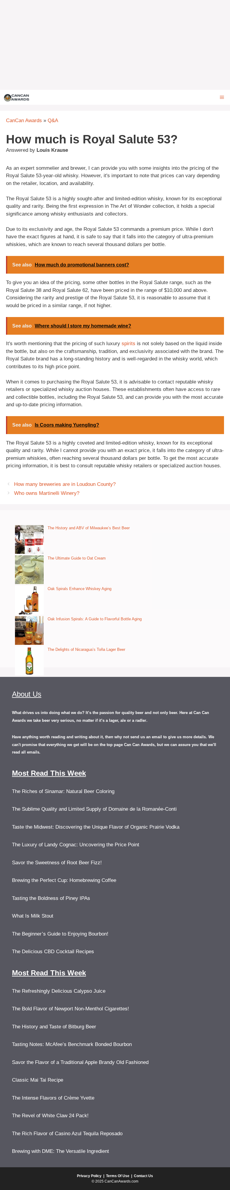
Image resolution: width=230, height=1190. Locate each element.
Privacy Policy (89, 1176)
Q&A (53, 120)
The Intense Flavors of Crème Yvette (53, 1098)
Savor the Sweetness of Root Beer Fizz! (57, 862)
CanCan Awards (24, 120)
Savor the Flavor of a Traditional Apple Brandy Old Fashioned (80, 1062)
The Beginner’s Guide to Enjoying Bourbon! (60, 934)
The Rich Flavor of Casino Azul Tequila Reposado (67, 1133)
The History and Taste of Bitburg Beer (54, 1027)
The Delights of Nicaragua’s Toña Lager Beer (86, 649)
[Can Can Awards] (16, 97)
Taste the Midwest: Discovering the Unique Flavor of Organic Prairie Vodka (95, 827)
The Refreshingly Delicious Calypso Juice (58, 991)
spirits (128, 343)
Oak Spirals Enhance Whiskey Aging (79, 588)
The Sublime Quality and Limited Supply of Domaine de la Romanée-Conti (94, 809)
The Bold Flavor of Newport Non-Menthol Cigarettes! (70, 1009)
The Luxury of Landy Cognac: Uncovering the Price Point (75, 845)
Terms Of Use (117, 1176)
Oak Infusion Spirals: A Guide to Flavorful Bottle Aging (95, 619)
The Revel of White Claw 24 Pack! (50, 1115)
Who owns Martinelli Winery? (46, 493)
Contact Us (143, 1176)
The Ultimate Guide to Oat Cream (77, 558)
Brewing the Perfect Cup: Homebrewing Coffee (64, 880)
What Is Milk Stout (32, 916)
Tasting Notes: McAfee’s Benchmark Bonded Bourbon (72, 1044)
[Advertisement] (115, 45)
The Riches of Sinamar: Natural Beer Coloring (63, 791)
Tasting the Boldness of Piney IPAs (51, 898)
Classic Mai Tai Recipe (37, 1080)
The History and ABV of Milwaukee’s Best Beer (89, 528)
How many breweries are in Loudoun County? (65, 484)
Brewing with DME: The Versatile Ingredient (60, 1151)
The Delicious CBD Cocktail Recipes (53, 951)
